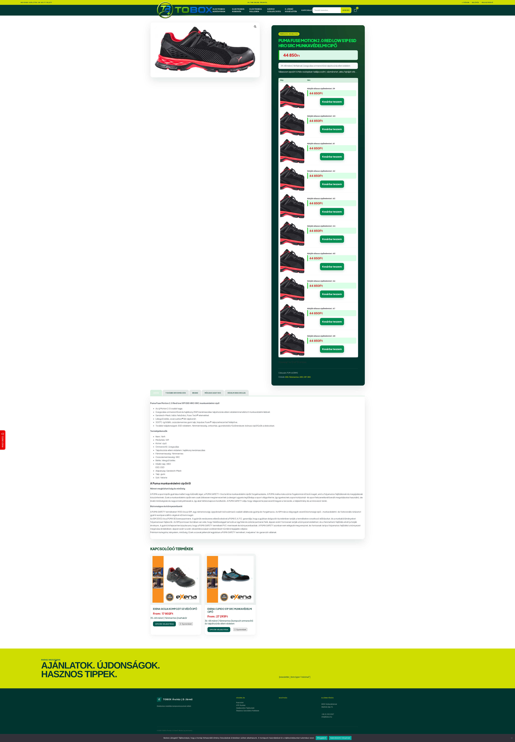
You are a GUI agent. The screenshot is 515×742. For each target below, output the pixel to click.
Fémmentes (294, 377)
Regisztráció (487, 2)
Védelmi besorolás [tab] (236, 393)
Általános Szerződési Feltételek (247, 711)
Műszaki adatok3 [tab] (213, 393)
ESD (286, 377)
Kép (282, 80)
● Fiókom (465, 2)
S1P (305, 377)
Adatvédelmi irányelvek (340, 738)
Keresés (346, 10)
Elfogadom (321, 738)
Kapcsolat (306, 10)
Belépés (475, 2)
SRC (309, 377)
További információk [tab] (175, 393)
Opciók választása (164, 624)
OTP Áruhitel (240, 705)
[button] (255, 26)
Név (308, 80)
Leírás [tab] (156, 393)
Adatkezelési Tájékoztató (245, 708)
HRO (301, 377)
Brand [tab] (195, 393)
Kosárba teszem (332, 101)
